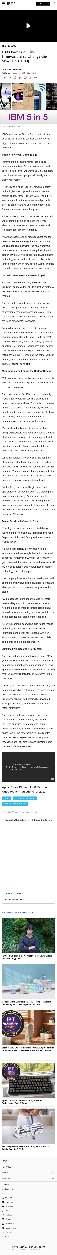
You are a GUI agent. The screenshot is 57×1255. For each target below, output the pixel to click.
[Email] (30, 77)
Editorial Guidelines (42, 820)
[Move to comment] (35, 77)
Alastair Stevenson (13, 69)
